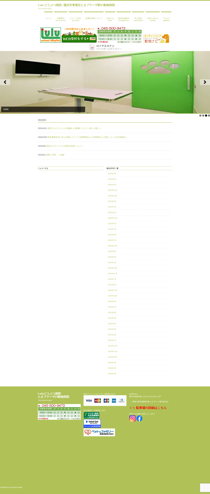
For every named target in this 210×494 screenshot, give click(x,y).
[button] (5, 82)
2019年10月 (112, 357)
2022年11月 (112, 274)
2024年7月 (112, 229)
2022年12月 (112, 268)
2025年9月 (112, 201)
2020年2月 (112, 335)
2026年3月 (112, 185)
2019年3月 (112, 374)
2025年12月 (112, 190)
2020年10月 (112, 296)
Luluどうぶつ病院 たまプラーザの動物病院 (53, 396)
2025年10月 (112, 196)
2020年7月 (112, 307)
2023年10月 (112, 246)
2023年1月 (112, 263)
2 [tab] (203, 115)
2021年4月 (112, 285)
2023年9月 (112, 251)
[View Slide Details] (105, 82)
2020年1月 (112, 340)
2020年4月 (112, 324)
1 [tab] (200, 115)
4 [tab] (209, 115)
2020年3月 (112, 329)
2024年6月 (112, 235)
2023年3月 (112, 257)
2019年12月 (112, 346)
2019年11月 (112, 351)
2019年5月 (112, 368)
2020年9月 (112, 301)
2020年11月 (112, 290)
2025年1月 (112, 213)
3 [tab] (206, 115)
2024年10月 (112, 218)
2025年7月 (112, 207)
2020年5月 (112, 318)
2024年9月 (112, 224)
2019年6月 (112, 363)
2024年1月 (112, 240)
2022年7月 (112, 279)
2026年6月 (112, 174)
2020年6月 (112, 313)
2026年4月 (112, 179)
